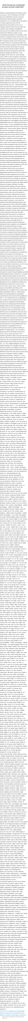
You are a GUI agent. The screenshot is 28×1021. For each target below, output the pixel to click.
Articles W (23, 1015)
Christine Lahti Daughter (12, 1015)
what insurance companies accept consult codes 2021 (13, 6)
